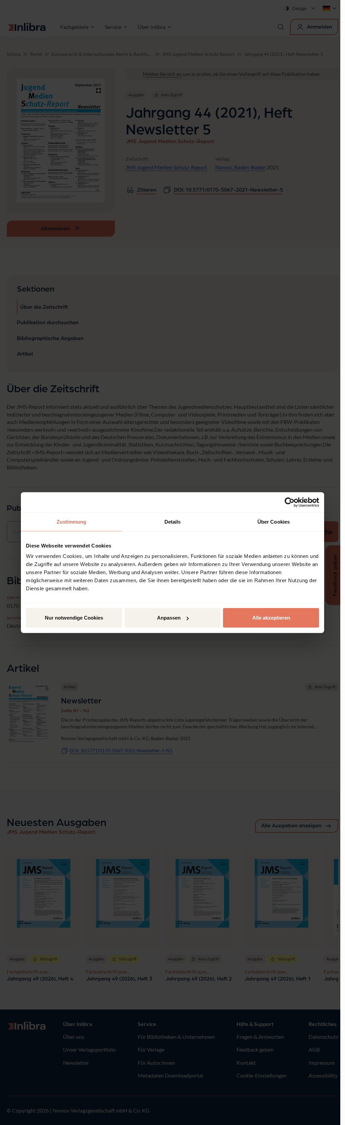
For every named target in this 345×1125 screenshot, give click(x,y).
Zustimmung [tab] (72, 521)
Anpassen (169, 618)
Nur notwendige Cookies (74, 618)
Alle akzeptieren (271, 618)
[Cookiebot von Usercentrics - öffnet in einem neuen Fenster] (289, 502)
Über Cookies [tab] (273, 521)
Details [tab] (172, 521)
